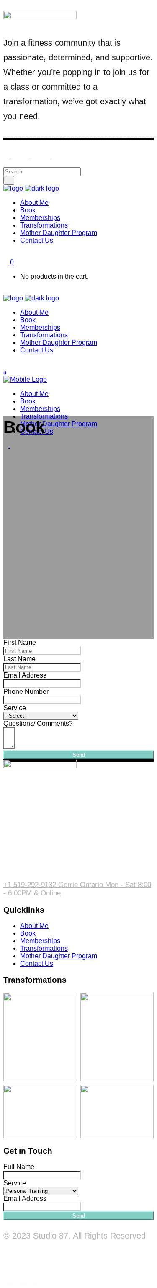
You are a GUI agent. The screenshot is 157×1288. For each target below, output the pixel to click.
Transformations (44, 948)
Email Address (24, 675)
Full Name (18, 1166)
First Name (19, 642)
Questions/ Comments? (38, 723)
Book (28, 933)
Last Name (19, 658)
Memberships (40, 940)
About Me (34, 925)
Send (78, 755)
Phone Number (26, 691)
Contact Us (36, 963)
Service (14, 707)
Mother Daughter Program (58, 956)
